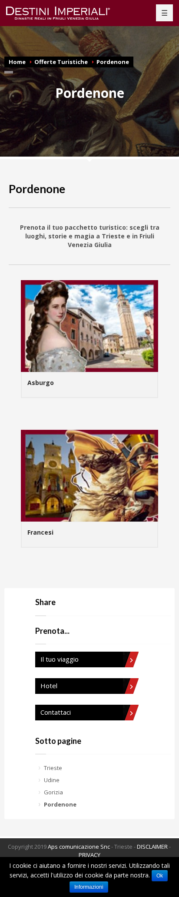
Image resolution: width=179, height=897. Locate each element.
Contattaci (55, 712)
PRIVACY (89, 855)
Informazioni (88, 887)
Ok (159, 876)
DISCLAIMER (152, 846)
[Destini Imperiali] (63, 13)
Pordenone (112, 62)
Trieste (53, 768)
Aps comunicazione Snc (79, 846)
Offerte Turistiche (61, 62)
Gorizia (53, 792)
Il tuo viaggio (59, 659)
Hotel (48, 685)
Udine (52, 780)
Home (17, 62)
